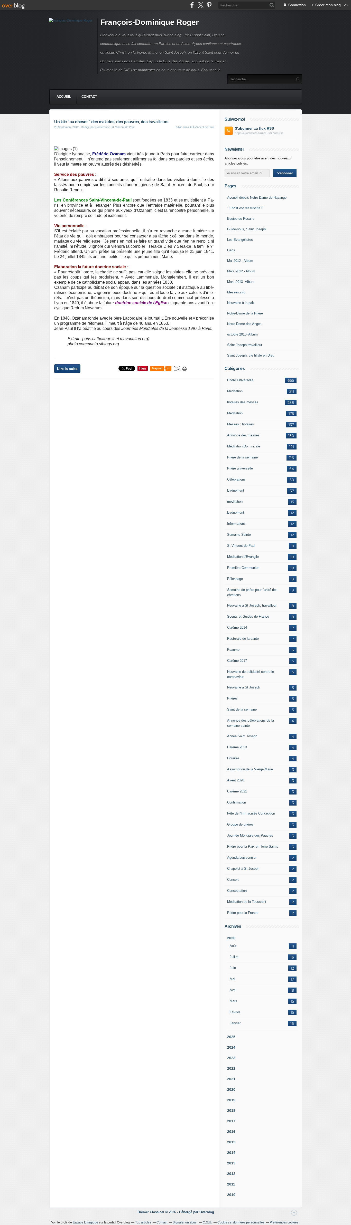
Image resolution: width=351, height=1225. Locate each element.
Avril (233, 990)
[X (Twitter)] (200, 5)
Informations (236, 523)
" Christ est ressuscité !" (245, 208)
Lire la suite (67, 369)
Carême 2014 (237, 627)
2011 (231, 1184)
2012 (231, 1174)
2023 (231, 1058)
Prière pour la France (242, 913)
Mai (232, 979)
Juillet (234, 957)
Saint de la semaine (242, 709)
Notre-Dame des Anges (244, 324)
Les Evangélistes (240, 240)
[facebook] (192, 5)
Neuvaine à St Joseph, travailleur (251, 605)
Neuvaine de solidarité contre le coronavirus (250, 674)
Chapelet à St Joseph (243, 868)
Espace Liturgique (85, 1222)
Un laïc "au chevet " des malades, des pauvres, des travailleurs (111, 122)
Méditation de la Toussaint (246, 902)
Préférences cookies (284, 1222)
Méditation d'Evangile (243, 557)
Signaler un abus (185, 1222)
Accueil (64, 97)
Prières (232, 698)
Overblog (206, 1212)
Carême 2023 (237, 747)
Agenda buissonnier (241, 857)
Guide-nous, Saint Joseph (246, 229)
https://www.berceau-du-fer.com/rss (259, 133)
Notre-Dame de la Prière (245, 313)
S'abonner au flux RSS (254, 128)
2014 (231, 1153)
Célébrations (236, 479)
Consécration (237, 891)
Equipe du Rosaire (240, 219)
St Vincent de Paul (241, 546)
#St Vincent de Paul (202, 127)
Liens (231, 250)
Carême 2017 (237, 661)
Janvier (235, 1023)
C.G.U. (207, 1222)
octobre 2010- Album (242, 334)
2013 (231, 1163)
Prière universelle (240, 468)
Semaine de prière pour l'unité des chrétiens (252, 592)
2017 (231, 1121)
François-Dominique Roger (149, 22)
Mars (233, 1001)
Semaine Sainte (239, 535)
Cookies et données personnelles (240, 1222)
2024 (231, 1047)
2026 (231, 938)
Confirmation (236, 802)
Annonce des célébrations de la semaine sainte (250, 723)
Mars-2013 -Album (240, 282)
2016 (231, 1132)
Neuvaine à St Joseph (243, 687)
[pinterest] (209, 5)
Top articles (143, 1222)
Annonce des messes (243, 435)
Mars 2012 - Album (241, 271)
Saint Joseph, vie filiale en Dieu (250, 355)
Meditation (235, 413)
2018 (231, 1110)
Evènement (235, 490)
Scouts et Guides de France (248, 616)
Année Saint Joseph (242, 736)
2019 (231, 1100)
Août (233, 946)
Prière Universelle (240, 380)
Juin (233, 968)
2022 (231, 1068)
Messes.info (236, 292)
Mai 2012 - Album (240, 261)
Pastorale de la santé (243, 638)
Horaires (233, 758)
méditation (235, 501)
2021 (231, 1079)
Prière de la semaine (242, 457)
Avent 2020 (235, 780)
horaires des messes (242, 402)
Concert (233, 880)
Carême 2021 (237, 791)
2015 (231, 1142)
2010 (231, 1195)
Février (235, 1012)
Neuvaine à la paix (241, 303)
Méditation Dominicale (243, 446)
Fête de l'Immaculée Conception (251, 813)
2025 (231, 1037)
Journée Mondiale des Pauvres (250, 835)
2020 (231, 1089)
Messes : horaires (240, 424)
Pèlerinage (235, 579)
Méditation (235, 391)
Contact (89, 97)
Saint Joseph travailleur (244, 345)
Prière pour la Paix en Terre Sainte (252, 846)
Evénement (235, 512)
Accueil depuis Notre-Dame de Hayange (257, 197)
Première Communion (243, 568)
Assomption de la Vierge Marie (250, 769)
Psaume (233, 650)
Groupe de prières (240, 824)
